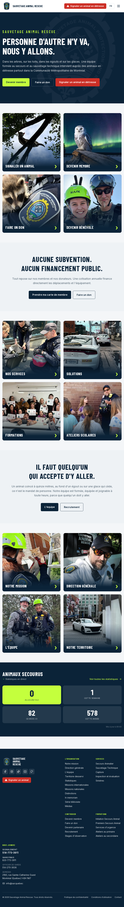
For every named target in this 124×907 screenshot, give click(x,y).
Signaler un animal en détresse (77, 82)
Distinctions (70, 793)
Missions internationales (77, 785)
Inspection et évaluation (107, 776)
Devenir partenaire (74, 827)
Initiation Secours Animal (108, 819)
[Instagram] (12, 771)
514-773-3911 (10, 852)
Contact (118, 897)
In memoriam (71, 797)
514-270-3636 (9, 867)
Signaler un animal (18, 780)
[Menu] (119, 6)
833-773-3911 (9, 860)
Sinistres (100, 780)
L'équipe (49, 506)
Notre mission (71, 763)
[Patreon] (31, 771)
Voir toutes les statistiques (104, 679)
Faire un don (42, 82)
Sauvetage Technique (107, 768)
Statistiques (70, 780)
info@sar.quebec (14, 883)
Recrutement (72, 507)
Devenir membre (16, 82)
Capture (100, 772)
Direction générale (74, 768)
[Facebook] (5, 771)
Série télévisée (72, 802)
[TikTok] (18, 771)
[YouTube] (25, 771)
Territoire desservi (74, 776)
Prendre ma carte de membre (49, 294)
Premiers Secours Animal (108, 823)
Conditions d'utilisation (101, 897)
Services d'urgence (106, 827)
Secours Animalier (105, 763)
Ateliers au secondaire (107, 836)
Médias (68, 806)
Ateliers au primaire (105, 831)
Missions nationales (74, 789)
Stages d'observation (76, 836)
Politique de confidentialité (76, 897)
